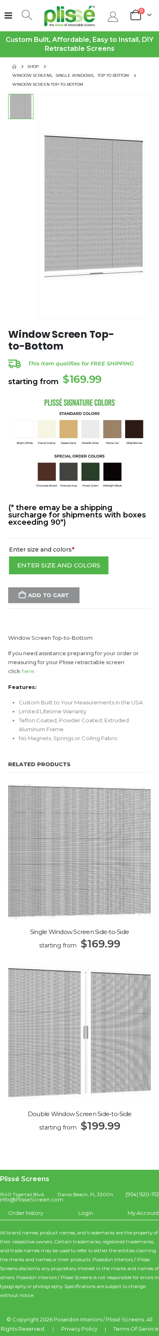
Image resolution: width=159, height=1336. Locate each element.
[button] (26, 15)
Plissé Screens (125, 1319)
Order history (25, 1213)
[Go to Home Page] (14, 66)
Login (85, 1213)
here (28, 671)
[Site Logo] (69, 15)
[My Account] (112, 16)
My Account (143, 1213)
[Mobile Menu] (8, 15)
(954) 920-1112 (142, 1194)
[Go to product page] (79, 851)
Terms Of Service (136, 1328)
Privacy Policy (79, 1328)
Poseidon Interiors (78, 1319)
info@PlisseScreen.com (31, 1199)
